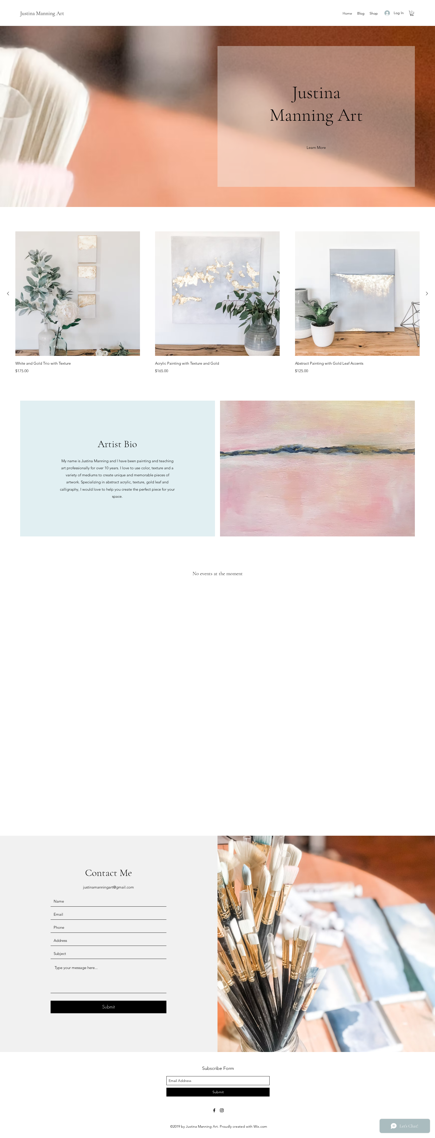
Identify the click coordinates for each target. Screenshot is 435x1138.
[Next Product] (427, 293)
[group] (217, 302)
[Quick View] (77, 293)
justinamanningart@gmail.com (108, 887)
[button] (412, 13)
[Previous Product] (8, 293)
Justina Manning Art (42, 13)
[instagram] (221, 1110)
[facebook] (214, 1110)
